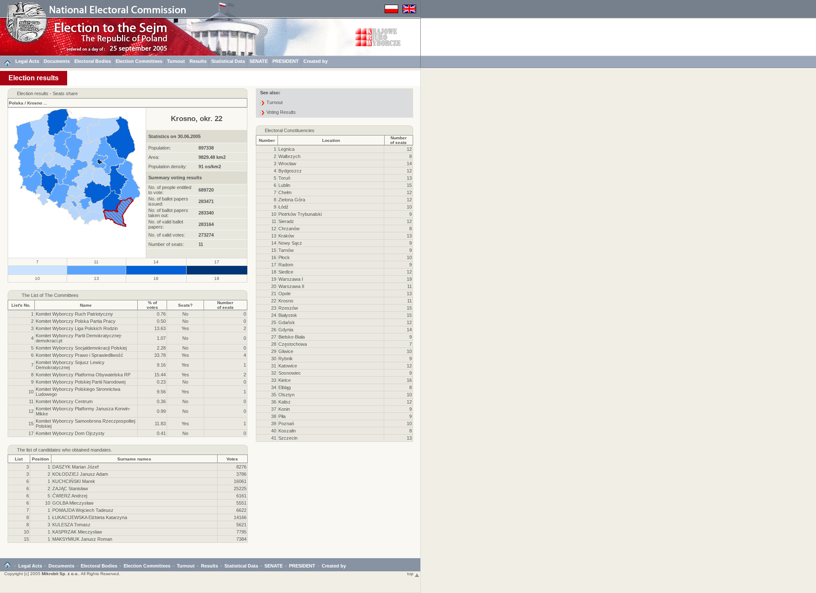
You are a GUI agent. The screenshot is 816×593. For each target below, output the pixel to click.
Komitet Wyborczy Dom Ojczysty (70, 433)
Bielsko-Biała (291, 336)
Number (267, 140)
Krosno (34, 103)
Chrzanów (289, 228)
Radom (285, 264)
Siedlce (285, 271)
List (19, 459)
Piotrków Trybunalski (300, 214)
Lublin (284, 185)
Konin (284, 409)
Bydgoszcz (290, 170)
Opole (284, 293)
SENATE (258, 61)
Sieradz (286, 221)
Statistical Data (228, 61)
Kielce (284, 380)
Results (198, 61)
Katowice (287, 365)
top (411, 573)
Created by (315, 61)
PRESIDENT (285, 61)
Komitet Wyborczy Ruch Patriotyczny (74, 313)
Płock (284, 257)
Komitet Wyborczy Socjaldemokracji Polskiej (81, 347)
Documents (57, 61)
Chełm (285, 192)
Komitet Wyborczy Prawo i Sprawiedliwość (79, 355)
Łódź (283, 206)
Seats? (185, 305)
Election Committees (139, 61)
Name (86, 305)
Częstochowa (292, 344)
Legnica (286, 149)
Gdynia (285, 329)
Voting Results (281, 112)
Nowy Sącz (290, 243)
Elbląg (284, 387)
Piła (282, 416)
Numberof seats (225, 305)
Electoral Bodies (92, 61)
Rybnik (285, 358)
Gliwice (285, 351)
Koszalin (287, 430)
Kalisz (284, 401)
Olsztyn (286, 394)
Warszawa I (290, 279)
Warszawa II (291, 286)
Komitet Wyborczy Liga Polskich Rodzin (77, 328)
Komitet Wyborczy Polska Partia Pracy (76, 321)
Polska (16, 103)
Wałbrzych (289, 156)
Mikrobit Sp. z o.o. (60, 573)
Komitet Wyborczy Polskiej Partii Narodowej (80, 381)
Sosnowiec (289, 373)
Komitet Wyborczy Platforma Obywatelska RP (83, 374)
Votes (232, 459)
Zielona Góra (291, 199)
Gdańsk (286, 322)
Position (40, 459)
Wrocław (287, 163)
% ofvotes (152, 305)
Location (331, 140)
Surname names (134, 459)
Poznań (286, 423)
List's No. (21, 305)
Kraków (286, 235)
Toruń (284, 178)
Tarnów (286, 250)
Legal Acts (27, 61)
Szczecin (288, 438)
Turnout (176, 61)
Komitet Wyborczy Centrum (64, 401)
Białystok (287, 315)
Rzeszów (288, 308)
